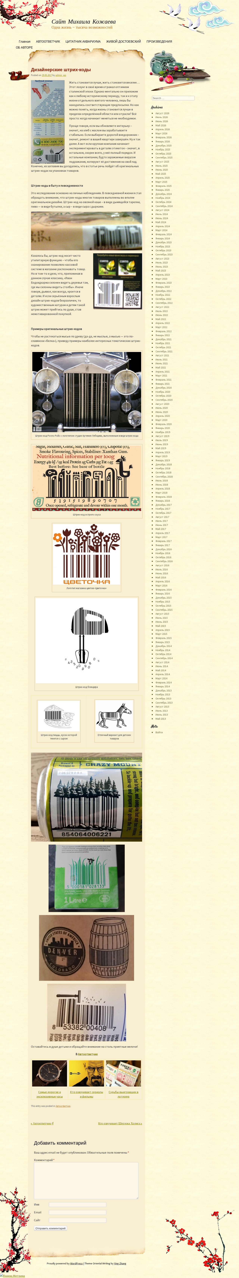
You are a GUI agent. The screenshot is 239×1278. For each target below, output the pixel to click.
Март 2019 (161, 456)
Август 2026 (162, 113)
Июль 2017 (162, 521)
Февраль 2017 (164, 541)
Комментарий (44, 1160)
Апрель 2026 (163, 129)
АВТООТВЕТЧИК (48, 42)
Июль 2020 (162, 407)
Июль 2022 (162, 311)
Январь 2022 (163, 335)
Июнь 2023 (162, 266)
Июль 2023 (162, 262)
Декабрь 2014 (164, 646)
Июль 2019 (162, 440)
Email (37, 1212)
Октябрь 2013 (163, 698)
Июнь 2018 (162, 484)
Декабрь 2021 (164, 339)
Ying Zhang (120, 1263)
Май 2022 (161, 319)
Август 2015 (162, 613)
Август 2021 (162, 355)
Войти (159, 732)
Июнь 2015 (162, 621)
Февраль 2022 (164, 331)
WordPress (76, 1263)
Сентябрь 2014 (164, 658)
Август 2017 (162, 517)
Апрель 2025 (163, 177)
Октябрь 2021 (163, 347)
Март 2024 (161, 230)
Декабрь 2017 (164, 504)
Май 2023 (161, 270)
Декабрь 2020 (164, 387)
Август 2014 (162, 662)
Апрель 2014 (163, 674)
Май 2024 (161, 222)
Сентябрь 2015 (164, 609)
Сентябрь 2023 (164, 254)
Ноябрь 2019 (163, 432)
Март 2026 (161, 133)
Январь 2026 (163, 141)
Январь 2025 (163, 189)
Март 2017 (161, 537)
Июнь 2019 (162, 444)
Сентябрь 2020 (164, 399)
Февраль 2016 (164, 589)
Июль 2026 (162, 117)
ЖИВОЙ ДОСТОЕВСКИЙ (123, 42)
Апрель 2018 (163, 488)
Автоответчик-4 (42, 1124)
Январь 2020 (163, 428)
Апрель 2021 (163, 371)
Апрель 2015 (163, 630)
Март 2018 (161, 492)
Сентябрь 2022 (164, 303)
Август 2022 (162, 307)
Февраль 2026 (164, 137)
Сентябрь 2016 (164, 561)
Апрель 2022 (163, 323)
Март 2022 (161, 327)
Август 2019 (162, 436)
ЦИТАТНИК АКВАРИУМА (83, 42)
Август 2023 (162, 258)
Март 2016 (161, 585)
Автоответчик (88, 1054)
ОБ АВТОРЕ (24, 48)
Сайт (37, 1220)
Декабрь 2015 (164, 597)
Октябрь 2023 (163, 250)
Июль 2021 (162, 359)
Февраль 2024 (164, 234)
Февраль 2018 (164, 496)
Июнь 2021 (162, 363)
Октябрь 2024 (163, 202)
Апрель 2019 (163, 452)
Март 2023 (161, 278)
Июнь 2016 (162, 573)
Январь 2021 (163, 383)
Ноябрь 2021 (163, 343)
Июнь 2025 (162, 169)
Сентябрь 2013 (164, 702)
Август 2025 (162, 161)
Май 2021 (161, 367)
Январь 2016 (163, 593)
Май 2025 (161, 173)
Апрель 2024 (163, 226)
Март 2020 (161, 420)
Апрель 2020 (163, 416)
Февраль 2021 (164, 379)
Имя (36, 1204)
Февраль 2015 (164, 638)
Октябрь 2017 (163, 512)
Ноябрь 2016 (163, 553)
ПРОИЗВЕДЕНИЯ (159, 42)
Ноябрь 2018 (163, 468)
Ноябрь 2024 (163, 198)
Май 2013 (161, 718)
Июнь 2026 (162, 121)
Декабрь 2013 (164, 690)
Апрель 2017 (163, 533)
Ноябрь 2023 (163, 246)
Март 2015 (161, 634)
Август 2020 (162, 404)
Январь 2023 (163, 286)
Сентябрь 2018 (164, 476)
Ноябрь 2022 (163, 294)
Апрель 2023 (163, 274)
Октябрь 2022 (163, 299)
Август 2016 (162, 565)
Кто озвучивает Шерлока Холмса (120, 1124)
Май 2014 (161, 670)
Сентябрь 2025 (164, 157)
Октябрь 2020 (163, 395)
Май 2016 (161, 577)
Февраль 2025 (164, 186)
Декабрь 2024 (164, 194)
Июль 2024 (162, 214)
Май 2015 (161, 626)
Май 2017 (161, 529)
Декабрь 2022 (164, 291)
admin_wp (60, 75)
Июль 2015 (162, 617)
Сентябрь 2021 (164, 351)
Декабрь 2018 (164, 464)
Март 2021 (161, 375)
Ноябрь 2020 (163, 391)
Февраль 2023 (164, 282)
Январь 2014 (163, 686)
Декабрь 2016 (164, 549)
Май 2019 (161, 448)
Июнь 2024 (162, 218)
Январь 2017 (163, 545)
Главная (24, 42)
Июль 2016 (162, 569)
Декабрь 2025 (164, 145)
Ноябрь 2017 (163, 508)
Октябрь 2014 (163, 654)
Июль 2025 (162, 165)
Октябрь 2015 (163, 605)
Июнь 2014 (162, 666)
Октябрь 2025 (163, 153)
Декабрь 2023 (164, 242)
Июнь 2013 (162, 714)
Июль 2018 (162, 480)
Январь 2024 (163, 238)
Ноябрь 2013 (163, 694)
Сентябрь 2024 (164, 206)
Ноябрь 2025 (163, 149)
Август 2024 (162, 210)
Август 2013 (162, 706)
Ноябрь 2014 (163, 650)
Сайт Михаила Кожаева (84, 22)
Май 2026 (161, 125)
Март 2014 (161, 678)
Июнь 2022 (162, 315)
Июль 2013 (162, 710)
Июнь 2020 (162, 412)
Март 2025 (161, 181)
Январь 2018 (163, 500)
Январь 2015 (163, 642)
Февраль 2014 (164, 682)
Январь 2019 (163, 460)
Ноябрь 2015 (163, 601)
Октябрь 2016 (163, 557)
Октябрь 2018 (163, 472)
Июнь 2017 (162, 525)
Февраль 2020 (164, 424)
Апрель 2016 (163, 581)
